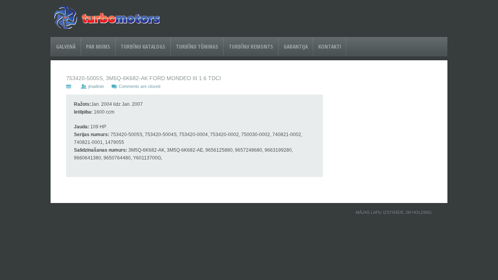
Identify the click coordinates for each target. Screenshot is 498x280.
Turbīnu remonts (251, 46)
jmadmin (96, 86)
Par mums (98, 46)
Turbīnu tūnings (197, 46)
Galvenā (65, 46)
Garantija (296, 46)
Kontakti (329, 46)
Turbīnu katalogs (143, 46)
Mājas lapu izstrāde (380, 212)
